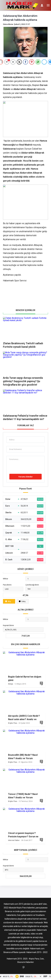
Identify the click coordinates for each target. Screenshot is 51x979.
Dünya (10, 684)
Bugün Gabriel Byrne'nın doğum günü (24, 678)
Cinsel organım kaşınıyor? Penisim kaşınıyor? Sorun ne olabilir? (23, 835)
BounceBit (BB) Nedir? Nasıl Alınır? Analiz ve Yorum (23, 757)
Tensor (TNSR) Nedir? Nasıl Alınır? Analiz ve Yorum (23, 796)
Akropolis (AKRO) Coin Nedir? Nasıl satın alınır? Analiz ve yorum (24, 718)
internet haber (14, 840)
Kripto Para (12, 723)
